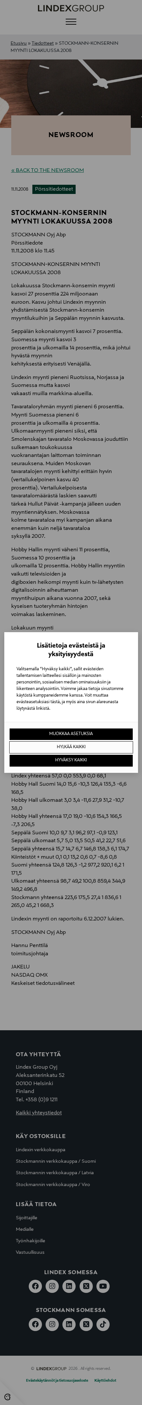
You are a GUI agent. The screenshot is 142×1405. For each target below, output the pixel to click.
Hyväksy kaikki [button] (71, 760)
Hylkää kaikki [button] (71, 747)
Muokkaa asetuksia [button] (71, 734)
